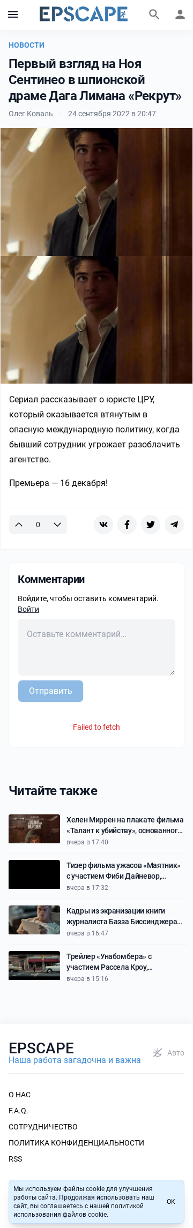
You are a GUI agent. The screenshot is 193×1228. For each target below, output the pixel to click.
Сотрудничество (43, 1126)
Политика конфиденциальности (76, 1143)
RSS (15, 1159)
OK (171, 1201)
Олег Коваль (31, 113)
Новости (26, 45)
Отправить (50, 691)
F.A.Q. (18, 1110)
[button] (13, 15)
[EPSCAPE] (84, 15)
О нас (20, 1094)
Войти (28, 609)
